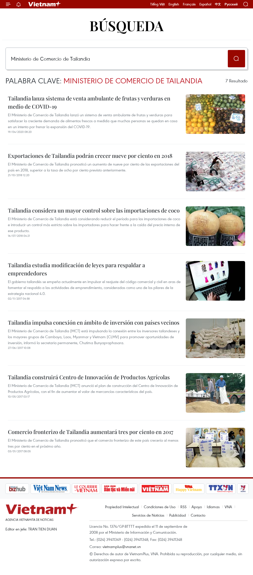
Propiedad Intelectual (122, 506)
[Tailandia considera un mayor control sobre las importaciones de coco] (215, 226)
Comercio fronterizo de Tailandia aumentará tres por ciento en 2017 (90, 431)
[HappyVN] (189, 488)
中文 (218, 4)
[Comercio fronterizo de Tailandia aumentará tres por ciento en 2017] (215, 447)
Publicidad (177, 515)
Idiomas (213, 506)
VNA (228, 506)
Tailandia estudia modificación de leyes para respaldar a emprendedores (76, 269)
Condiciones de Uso (159, 506)
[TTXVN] (221, 488)
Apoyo (196, 506)
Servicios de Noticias (148, 515)
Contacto (198, 515)
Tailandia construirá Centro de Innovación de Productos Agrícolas (89, 377)
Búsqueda (126, 25)
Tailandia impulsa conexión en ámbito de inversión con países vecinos (93, 322)
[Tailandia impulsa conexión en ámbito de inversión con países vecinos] (215, 338)
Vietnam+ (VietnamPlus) (44, 4)
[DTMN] (119, 488)
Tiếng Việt (157, 4)
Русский (231, 4)
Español (205, 4)
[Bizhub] (17, 488)
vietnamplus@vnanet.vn (122, 546)
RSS (183, 506)
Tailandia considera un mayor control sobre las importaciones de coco (94, 210)
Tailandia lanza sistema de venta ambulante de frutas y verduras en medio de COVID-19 (89, 102)
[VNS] (50, 488)
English (174, 4)
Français (189, 4)
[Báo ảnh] (155, 488)
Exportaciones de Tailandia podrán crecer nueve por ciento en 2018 (90, 155)
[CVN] (86, 488)
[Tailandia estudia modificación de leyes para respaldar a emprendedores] (215, 281)
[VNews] (243, 488)
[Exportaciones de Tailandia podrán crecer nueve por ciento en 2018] (215, 171)
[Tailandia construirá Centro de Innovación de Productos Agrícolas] (215, 393)
